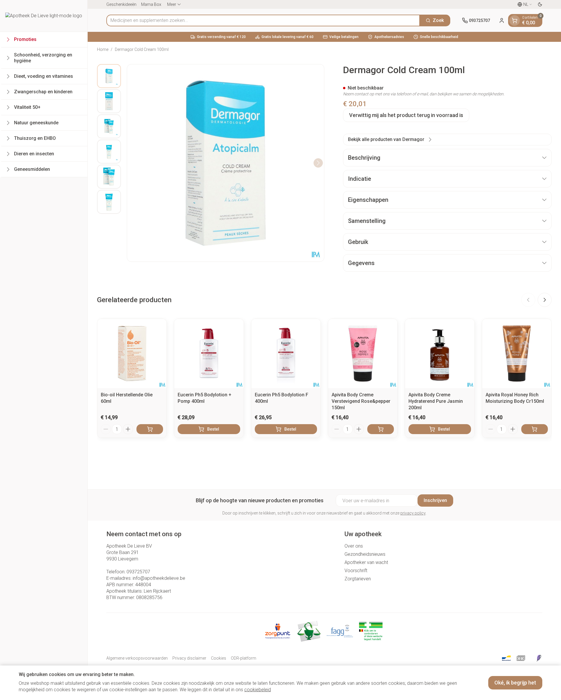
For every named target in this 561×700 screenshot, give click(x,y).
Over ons (353, 546)
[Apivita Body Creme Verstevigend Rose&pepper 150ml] (362, 353)
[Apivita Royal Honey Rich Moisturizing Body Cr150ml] (516, 353)
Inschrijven (435, 500)
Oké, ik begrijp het (515, 683)
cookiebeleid (257, 689)
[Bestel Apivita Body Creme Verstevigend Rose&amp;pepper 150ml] (380, 429)
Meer (171, 4)
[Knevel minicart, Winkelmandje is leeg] (514, 20)
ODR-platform (243, 658)
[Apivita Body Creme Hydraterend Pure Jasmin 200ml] (439, 353)
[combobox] (263, 20)
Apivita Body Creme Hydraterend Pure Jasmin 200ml (435, 401)
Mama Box (151, 4)
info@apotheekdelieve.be (159, 578)
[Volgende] (318, 163)
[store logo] (43, 16)
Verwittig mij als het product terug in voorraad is (406, 115)
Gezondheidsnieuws (364, 554)
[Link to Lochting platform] (538, 658)
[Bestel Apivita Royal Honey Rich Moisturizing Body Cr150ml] (534, 429)
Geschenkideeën (121, 4)
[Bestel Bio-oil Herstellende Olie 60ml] (149, 429)
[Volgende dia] (545, 300)
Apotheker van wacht (366, 562)
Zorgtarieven (357, 579)
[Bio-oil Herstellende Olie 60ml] (132, 353)
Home (102, 49)
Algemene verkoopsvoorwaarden (137, 658)
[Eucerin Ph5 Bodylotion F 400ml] (286, 353)
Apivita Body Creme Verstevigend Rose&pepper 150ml (361, 401)
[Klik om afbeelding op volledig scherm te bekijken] (225, 163)
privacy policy (412, 513)
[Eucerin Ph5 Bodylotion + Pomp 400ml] (208, 353)
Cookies (218, 658)
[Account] (502, 20)
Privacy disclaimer (189, 658)
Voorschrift (355, 570)
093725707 (138, 572)
